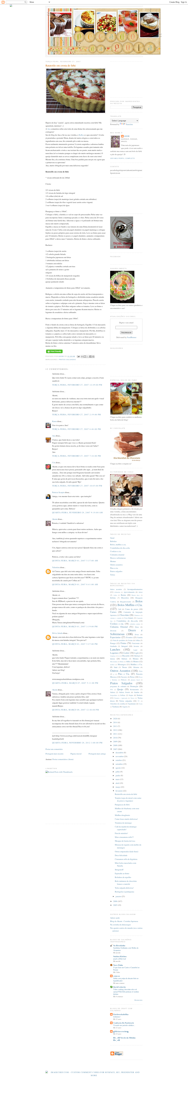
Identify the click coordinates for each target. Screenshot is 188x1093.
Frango (113, 643)
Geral (112, 538)
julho (118, 771)
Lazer (135, 650)
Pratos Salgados (67, 359)
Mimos (136, 661)
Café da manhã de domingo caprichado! (126, 828)
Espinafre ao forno (122, 873)
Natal (115, 667)
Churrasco (137, 615)
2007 (115, 749)
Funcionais (136, 643)
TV (139, 701)
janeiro (119, 896)
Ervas (137, 634)
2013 (115, 726)
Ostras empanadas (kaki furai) (126, 851)
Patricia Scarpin (58, 492)
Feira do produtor (119, 640)
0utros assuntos (116, 589)
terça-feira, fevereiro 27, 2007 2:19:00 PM (76, 414)
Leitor (126, 652)
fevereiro (119, 790)
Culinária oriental (117, 554)
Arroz (140, 592)
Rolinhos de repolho (123, 877)
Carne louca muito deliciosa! (126, 819)
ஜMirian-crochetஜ (121, 1031)
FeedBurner (131, 337)
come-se (116, 975)
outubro (119, 760)
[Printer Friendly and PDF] (54, 353)
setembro (119, 764)
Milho (128, 661)
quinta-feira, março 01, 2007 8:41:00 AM (75, 584)
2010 (115, 737)
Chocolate (124, 614)
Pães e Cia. (124, 673)
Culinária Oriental (119, 626)
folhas (138, 640)
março (118, 787)
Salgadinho (113, 695)
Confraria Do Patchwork (123, 1022)
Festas (130, 640)
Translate (129, 124)
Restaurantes (134, 689)
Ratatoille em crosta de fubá (126, 794)
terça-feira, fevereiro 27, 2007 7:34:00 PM (76, 455)
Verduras (115, 706)
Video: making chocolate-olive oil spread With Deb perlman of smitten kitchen (126, 991)
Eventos (129, 637)
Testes (132, 698)
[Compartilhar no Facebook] (90, 356)
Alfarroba (117, 592)
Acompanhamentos (134, 589)
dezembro (120, 752)
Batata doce (136, 595)
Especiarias (115, 637)
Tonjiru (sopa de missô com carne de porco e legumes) (128, 799)
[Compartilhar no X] (87, 356)
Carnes (113, 611)
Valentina (56, 567)
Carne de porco (131, 609)
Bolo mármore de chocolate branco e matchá (126, 882)
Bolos (138, 601)
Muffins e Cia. (136, 664)
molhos (112, 665)
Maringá (137, 656)
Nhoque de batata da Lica (125, 841)
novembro (120, 756)
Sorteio (139, 695)
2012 (115, 730)
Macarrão (126, 655)
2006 (115, 901)
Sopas (131, 695)
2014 (115, 722)
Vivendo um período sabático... (124, 1025)
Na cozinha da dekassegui (120, 924)
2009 (115, 741)
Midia (122, 662)
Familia (139, 637)
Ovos (140, 671)
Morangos (122, 664)
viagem (124, 707)
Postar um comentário (54, 749)
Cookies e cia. (115, 551)
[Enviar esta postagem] (78, 356)
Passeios (124, 677)
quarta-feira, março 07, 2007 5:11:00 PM (75, 683)
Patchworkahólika (121, 1014)
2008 (115, 745)
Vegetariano (132, 704)
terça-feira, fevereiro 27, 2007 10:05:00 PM (77, 485)
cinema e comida (115, 618)
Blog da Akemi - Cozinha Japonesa (124, 921)
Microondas (113, 662)
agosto (118, 767)
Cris (53, 462)
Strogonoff (119, 869)
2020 (115, 718)
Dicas (137, 627)
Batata (123, 595)
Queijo (120, 689)
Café (119, 609)
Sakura (112, 692)
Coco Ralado (128, 618)
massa (112, 658)
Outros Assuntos (120, 671)
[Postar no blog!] (84, 356)
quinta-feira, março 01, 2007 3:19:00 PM (75, 626)
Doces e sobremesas (118, 558)
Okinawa (136, 667)
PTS (111, 690)
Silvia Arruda (57, 633)
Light (136, 653)
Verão (140, 704)
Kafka (81, 135)
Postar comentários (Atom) (62, 759)
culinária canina (135, 624)
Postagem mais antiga (97, 753)
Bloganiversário (125, 602)
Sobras (122, 695)
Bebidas (113, 541)
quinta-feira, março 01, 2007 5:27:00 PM (75, 644)
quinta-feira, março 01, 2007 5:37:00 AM (75, 560)
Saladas (136, 692)
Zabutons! (116, 1016)
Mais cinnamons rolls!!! (124, 837)
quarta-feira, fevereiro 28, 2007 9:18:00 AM (77, 512)
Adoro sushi (115, 917)
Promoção (134, 686)
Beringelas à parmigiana (124, 891)
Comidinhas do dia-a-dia (120, 548)
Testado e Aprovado (120, 698)
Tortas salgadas (125, 701)
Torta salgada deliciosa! (124, 887)
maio (118, 779)
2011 (115, 733)
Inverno (136, 646)
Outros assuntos (116, 564)
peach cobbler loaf (119, 959)
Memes (113, 561)
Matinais (124, 659)
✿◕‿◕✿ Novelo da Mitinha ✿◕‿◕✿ (124, 1038)
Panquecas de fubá (122, 804)
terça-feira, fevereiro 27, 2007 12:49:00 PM (77, 384)
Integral (124, 646)
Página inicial (76, 753)
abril (118, 783)
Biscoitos (125, 597)
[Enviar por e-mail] (82, 356)
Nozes (124, 667)
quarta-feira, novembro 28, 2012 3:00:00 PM (77, 742)
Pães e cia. (114, 568)
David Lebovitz (119, 986)
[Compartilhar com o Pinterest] (93, 356)
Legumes (114, 652)
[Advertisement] (70, 799)
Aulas (115, 595)
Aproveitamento (129, 592)
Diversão (113, 631)
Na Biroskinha (119, 945)
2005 (115, 905)
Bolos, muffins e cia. (118, 544)
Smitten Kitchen (119, 956)
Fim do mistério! (121, 833)
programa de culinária (118, 686)
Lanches (115, 649)
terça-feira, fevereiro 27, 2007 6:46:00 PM (76, 429)
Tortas (112, 574)
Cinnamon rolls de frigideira (126, 859)
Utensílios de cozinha (117, 704)
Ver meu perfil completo (122, 158)
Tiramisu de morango (123, 822)
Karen (54, 421)
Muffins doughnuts (122, 815)
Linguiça (113, 656)
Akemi (61, 356)
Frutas (123, 643)
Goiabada (113, 646)
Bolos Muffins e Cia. (130, 605)
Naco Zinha (118, 965)
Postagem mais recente (54, 753)
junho (118, 775)
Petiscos (124, 680)
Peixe (132, 677)
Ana (49, 129)
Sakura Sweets (124, 692)
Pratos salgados (116, 571)
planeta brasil (135, 680)
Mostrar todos (138, 1000)
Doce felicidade (121, 855)
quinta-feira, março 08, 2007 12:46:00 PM (75, 709)
